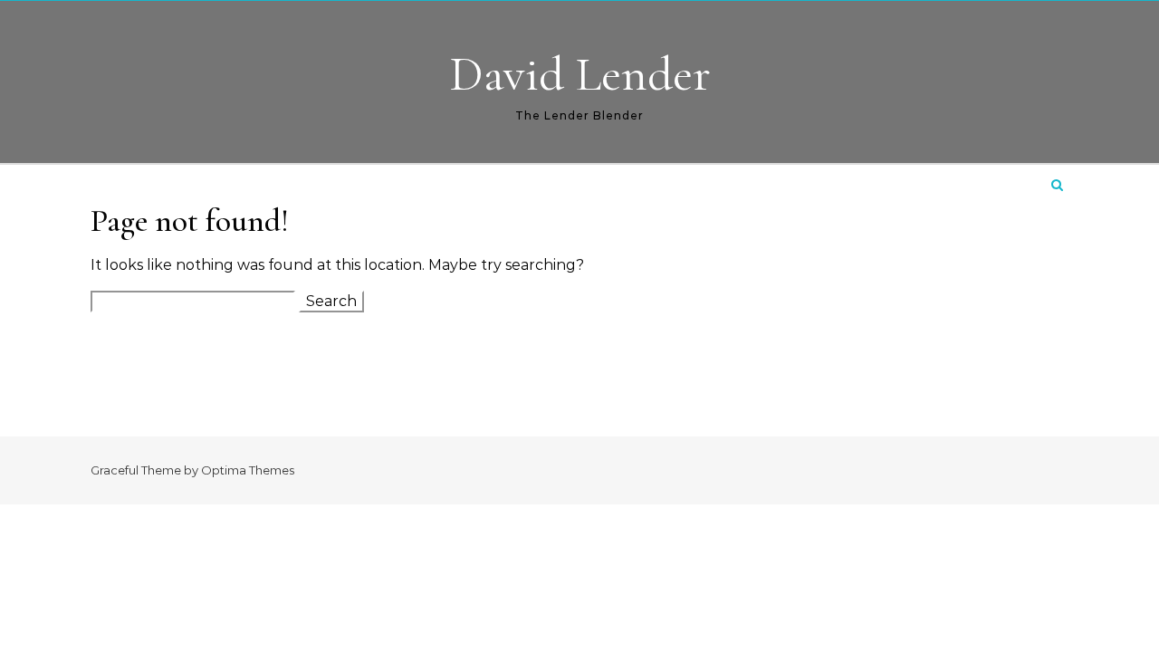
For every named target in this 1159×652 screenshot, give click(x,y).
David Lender (580, 73)
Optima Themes (247, 470)
